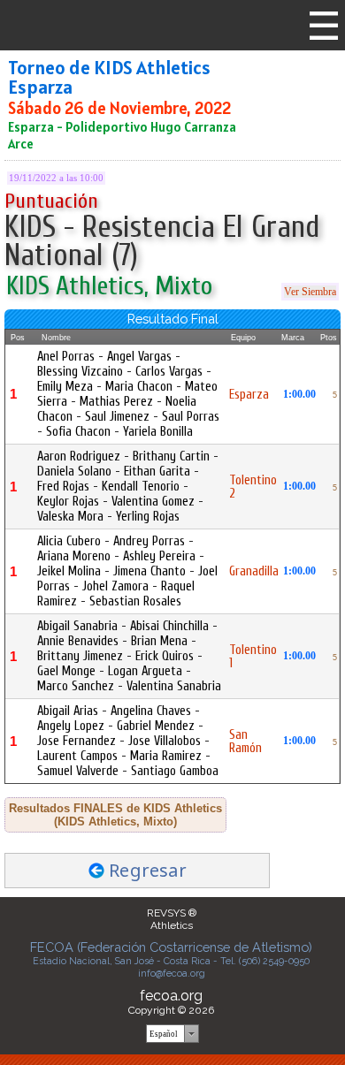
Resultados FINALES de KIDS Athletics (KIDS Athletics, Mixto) (115, 815)
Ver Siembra (310, 291)
